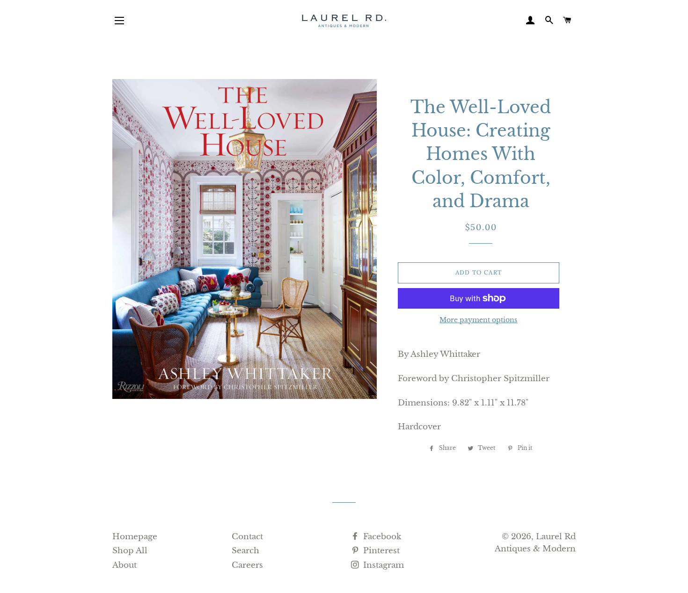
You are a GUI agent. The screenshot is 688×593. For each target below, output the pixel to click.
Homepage (134, 537)
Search (245, 551)
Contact (247, 537)
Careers (247, 565)
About (124, 565)
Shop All (129, 551)
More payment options (478, 320)
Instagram (382, 565)
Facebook (381, 537)
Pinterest (380, 551)
